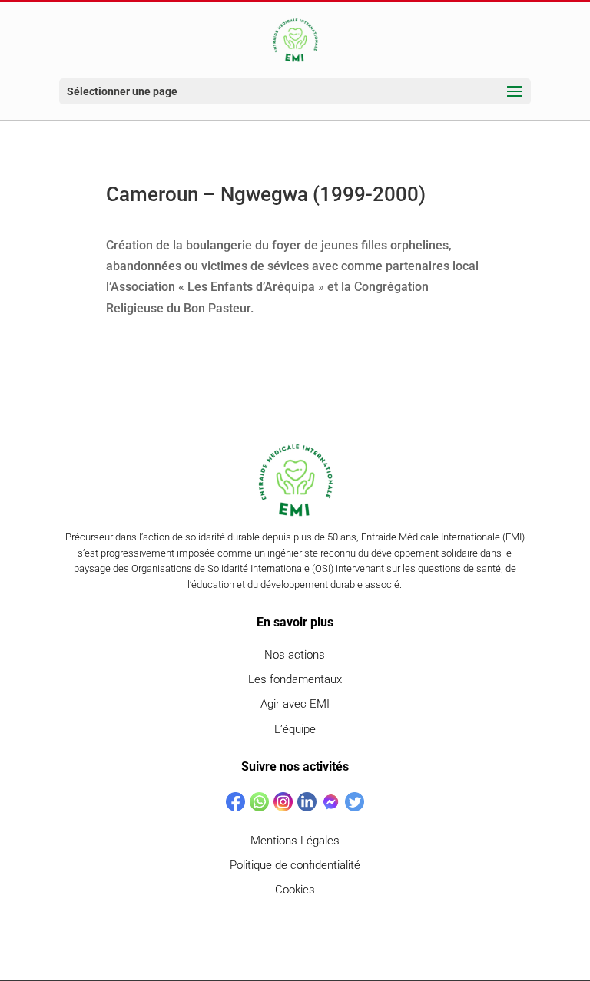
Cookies (295, 890)
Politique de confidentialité (295, 865)
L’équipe (295, 729)
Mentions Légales (295, 840)
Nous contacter (295, 933)
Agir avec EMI (295, 704)
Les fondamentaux (295, 679)
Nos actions (294, 655)
